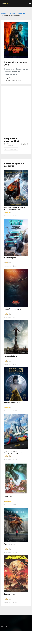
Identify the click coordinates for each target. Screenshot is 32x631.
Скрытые (8, 497)
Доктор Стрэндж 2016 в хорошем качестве (14, 208)
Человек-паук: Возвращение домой (13, 452)
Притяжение (9, 544)
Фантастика (7, 215)
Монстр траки (10, 258)
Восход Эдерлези (12, 402)
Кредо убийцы (10, 356)
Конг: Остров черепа (13, 309)
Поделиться (12, 149)
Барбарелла (9, 594)
